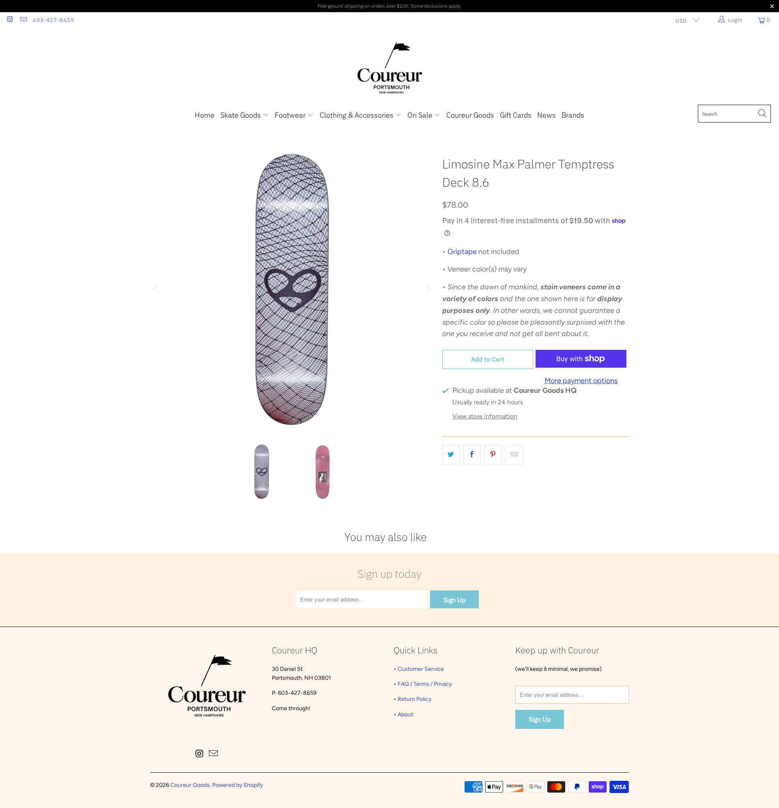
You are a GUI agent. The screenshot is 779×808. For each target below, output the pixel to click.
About (405, 714)
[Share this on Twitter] (451, 455)
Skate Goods (241, 115)
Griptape (462, 251)
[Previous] (156, 289)
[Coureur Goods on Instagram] (9, 20)
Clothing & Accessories (357, 115)
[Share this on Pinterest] (493, 455)
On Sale (420, 115)
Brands (573, 115)
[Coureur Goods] (389, 68)
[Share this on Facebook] (472, 455)
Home (205, 115)
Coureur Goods (470, 115)
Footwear (291, 115)
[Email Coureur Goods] (22, 20)
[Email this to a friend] (514, 455)
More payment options (581, 380)
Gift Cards (516, 115)
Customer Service (421, 669)
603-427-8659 (53, 20)
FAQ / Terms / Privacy (425, 684)
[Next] (428, 289)
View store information (484, 416)
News (546, 115)
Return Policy (414, 699)
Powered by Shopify (237, 785)
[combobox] (734, 114)
